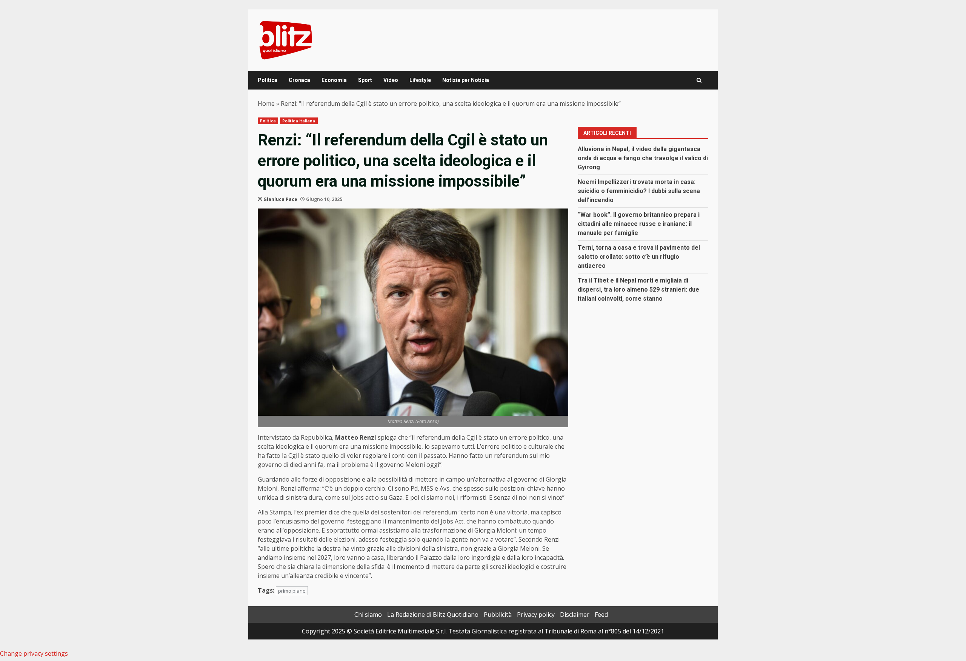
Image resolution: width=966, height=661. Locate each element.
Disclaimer (574, 614)
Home (266, 103)
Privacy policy (536, 614)
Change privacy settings (34, 653)
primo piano (292, 590)
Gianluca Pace (280, 199)
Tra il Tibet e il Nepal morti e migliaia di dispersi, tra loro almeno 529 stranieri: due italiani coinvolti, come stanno (638, 289)
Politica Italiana (298, 121)
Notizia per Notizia (465, 80)
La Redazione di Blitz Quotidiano (432, 614)
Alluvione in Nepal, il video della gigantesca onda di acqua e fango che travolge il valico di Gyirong (643, 158)
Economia (334, 80)
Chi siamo (368, 614)
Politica (267, 80)
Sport (365, 80)
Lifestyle (420, 80)
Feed (601, 614)
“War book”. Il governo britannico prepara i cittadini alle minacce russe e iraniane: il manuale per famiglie (639, 223)
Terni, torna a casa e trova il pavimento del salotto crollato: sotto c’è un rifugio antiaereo (639, 256)
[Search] (699, 80)
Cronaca (299, 80)
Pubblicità (498, 614)
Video (390, 80)
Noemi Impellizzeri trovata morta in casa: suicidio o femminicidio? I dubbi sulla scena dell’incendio (639, 191)
